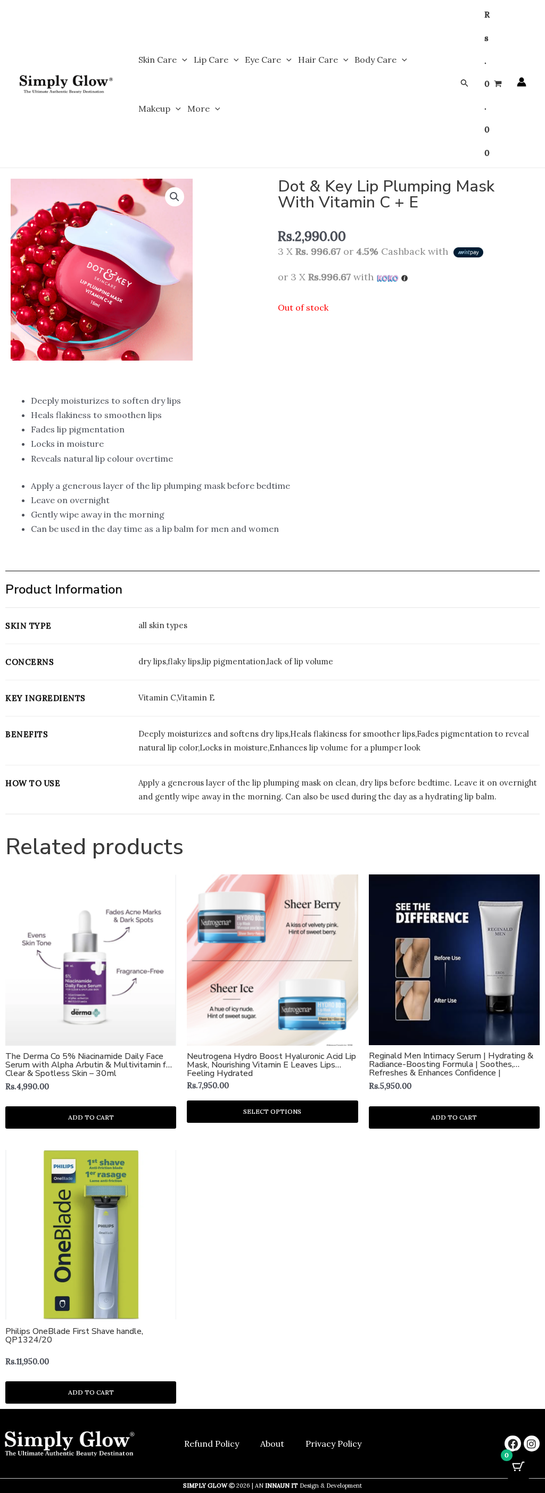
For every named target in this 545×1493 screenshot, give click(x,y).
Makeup (154, 108)
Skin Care (157, 59)
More (198, 108)
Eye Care (263, 59)
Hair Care (318, 59)
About (272, 1443)
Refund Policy (211, 1443)
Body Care (375, 59)
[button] (182, 59)
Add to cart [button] (91, 1117)
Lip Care (211, 59)
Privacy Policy (333, 1443)
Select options (272, 1111)
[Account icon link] (521, 82)
